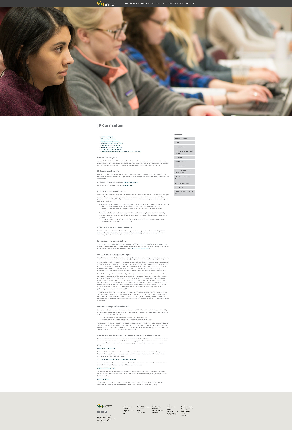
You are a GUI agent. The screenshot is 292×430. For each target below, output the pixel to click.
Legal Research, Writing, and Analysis (111, 147)
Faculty (170, 3)
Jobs (124, 413)
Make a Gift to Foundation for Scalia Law (143, 407)
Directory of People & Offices (128, 411)
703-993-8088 (103, 422)
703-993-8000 (104, 420)
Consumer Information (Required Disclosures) (187, 407)
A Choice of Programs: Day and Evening (112, 143)
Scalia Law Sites (185, 415)
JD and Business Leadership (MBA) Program (184, 152)
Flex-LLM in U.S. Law (180, 147)
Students (181, 3)
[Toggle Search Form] (194, 3)
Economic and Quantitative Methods (111, 149)
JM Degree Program (180, 166)
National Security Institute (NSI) (106, 368)
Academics (141, 3)
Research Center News (158, 410)
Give (153, 3)
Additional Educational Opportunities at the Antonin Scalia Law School (121, 151)
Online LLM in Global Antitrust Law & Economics (184, 192)
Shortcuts (189, 3)
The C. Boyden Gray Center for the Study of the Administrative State (116, 359)
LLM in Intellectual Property (182, 183)
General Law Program (107, 137)
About (127, 3)
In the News (155, 408)
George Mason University (105, 416)
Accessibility (184, 410)
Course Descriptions (128, 185)
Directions (125, 408)
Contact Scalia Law (127, 406)
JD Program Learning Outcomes (110, 141)
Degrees (177, 142)
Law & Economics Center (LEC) (106, 348)
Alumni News (155, 412)
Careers (158, 3)
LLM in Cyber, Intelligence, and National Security (183, 171)
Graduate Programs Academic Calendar (172, 413)
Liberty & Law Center (103, 379)
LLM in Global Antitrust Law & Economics (182, 178)
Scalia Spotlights (156, 406)
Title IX (183, 413)
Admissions (133, 3)
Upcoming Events (171, 406)
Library (176, 3)
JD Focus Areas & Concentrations (110, 145)
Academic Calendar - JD (181, 138)
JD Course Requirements (108, 139)
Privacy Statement (185, 411)
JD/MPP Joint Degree (180, 162)
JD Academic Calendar (172, 411)
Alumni (148, 3)
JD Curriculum (178, 157)
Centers (164, 3)
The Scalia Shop (141, 412)
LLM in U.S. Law (179, 187)
